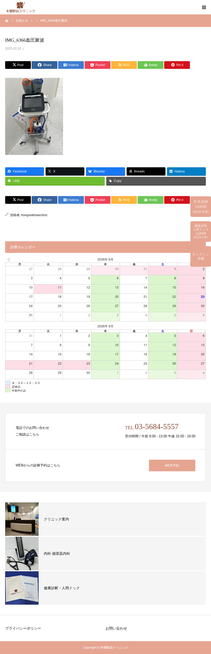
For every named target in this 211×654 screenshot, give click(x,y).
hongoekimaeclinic (34, 215)
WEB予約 (172, 465)
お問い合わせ (116, 628)
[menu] (204, 7)
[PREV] (10, 260)
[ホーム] (7, 20)
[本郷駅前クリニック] (20, 7)
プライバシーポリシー (23, 628)
